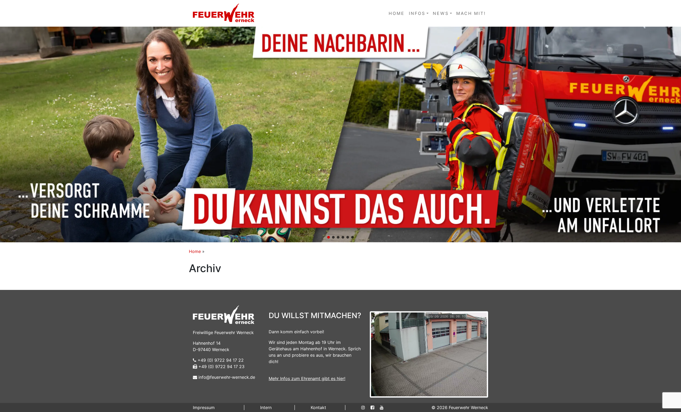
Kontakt (318, 407)
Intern (266, 407)
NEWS (441, 13)
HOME (397, 13)
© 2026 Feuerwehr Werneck (459, 407)
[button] (340, 134)
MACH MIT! (471, 13)
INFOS (417, 13)
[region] (340, 134)
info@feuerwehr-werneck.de (226, 377)
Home (195, 251)
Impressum (204, 407)
